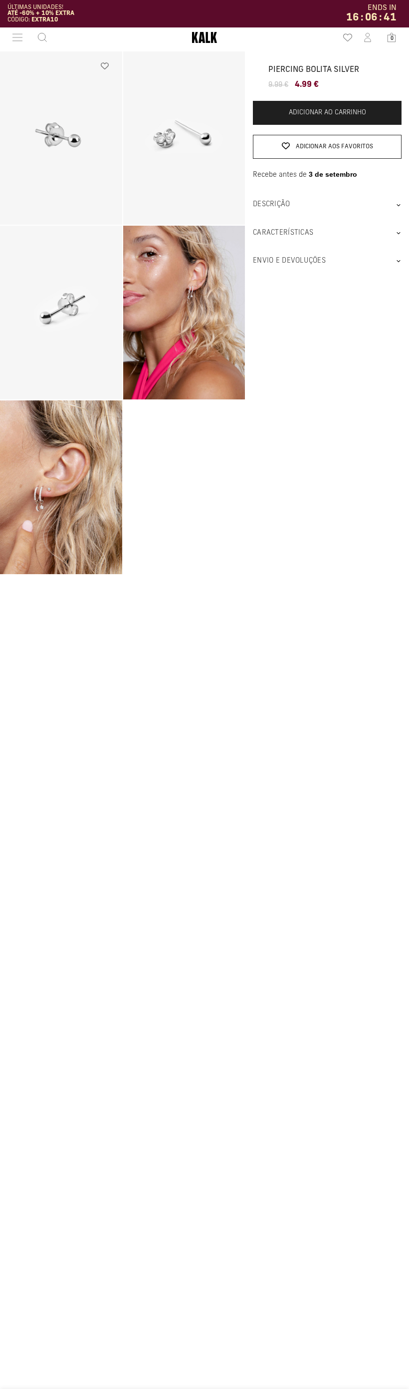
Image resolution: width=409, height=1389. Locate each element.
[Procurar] (39, 37)
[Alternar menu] (17, 37)
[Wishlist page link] (344, 37)
